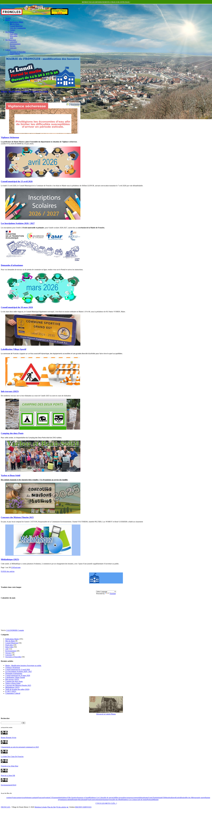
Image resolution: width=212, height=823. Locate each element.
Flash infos (9, 645)
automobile (57, 798)
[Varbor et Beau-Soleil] (42, 471)
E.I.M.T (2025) (10, 691)
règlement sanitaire (31, 798)
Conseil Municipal (16, 26)
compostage (98, 799)
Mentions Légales (41, 807)
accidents (68, 799)
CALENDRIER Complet (15, 630)
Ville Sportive (72, 798)
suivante (18, 567)
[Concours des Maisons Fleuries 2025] (42, 513)
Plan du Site (51, 807)
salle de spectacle (109, 798)
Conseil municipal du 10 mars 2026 (17, 307)
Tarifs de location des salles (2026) (17, 689)
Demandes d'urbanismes (12, 265)
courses (128, 798)
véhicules (80, 799)
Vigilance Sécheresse (10, 137)
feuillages (172, 798)
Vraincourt (15, 798)
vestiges (9, 798)
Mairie (7, 20)
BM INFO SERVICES (83, 807)
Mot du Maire (14, 24)
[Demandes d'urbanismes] (42, 261)
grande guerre (200, 798)
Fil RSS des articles (7, 571)
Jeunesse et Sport (83, 798)
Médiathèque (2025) (10, 559)
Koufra (177, 798)
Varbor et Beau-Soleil (10, 475)
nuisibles (139, 798)
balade (160, 798)
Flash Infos (13, 34)
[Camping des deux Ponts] (42, 429)
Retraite (74, 799)
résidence (64, 798)
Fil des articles (61, 807)
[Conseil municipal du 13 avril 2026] (42, 177)
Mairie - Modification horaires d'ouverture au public (24, 91)
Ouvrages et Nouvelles (18, 52)
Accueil (8, 18)
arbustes (145, 798)
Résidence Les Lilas (96, 798)
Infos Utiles (9, 647)
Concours (13, 48)
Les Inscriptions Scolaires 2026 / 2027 (18, 223)
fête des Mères (190, 798)
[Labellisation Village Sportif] (42, 345)
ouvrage (133, 798)
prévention (46, 798)
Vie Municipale (10, 40)
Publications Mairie (16, 22)
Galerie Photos (15, 54)
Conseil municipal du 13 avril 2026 (17, 181)
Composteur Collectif (12, 693)
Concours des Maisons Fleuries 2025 (17, 517)
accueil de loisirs (141, 799)
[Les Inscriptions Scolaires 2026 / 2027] (42, 219)
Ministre (156, 799)
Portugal (150, 799)
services (22, 798)
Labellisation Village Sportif (13, 349)
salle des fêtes (116, 799)
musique (106, 799)
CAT (51, 798)
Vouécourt (90, 799)
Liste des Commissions (18, 28)
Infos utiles (13, 36)
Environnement (15, 44)
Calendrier (13, 42)
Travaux (12, 46)
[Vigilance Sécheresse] (42, 133)
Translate (113, 594)
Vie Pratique (9, 32)
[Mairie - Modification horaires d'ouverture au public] (42, 87)
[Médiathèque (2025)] (42, 555)
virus (110, 799)
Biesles (182, 798)
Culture (7, 50)
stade (85, 799)
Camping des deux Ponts (12, 433)
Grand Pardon (153, 798)
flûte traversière (120, 798)
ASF (11, 38)
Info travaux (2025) (10, 391)
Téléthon (166, 798)
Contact (12, 30)
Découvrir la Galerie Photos (106, 714)
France (40, 798)
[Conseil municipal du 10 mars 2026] (42, 303)
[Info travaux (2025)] (42, 387)
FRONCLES (5, 807)
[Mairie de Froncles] (106, 583)
